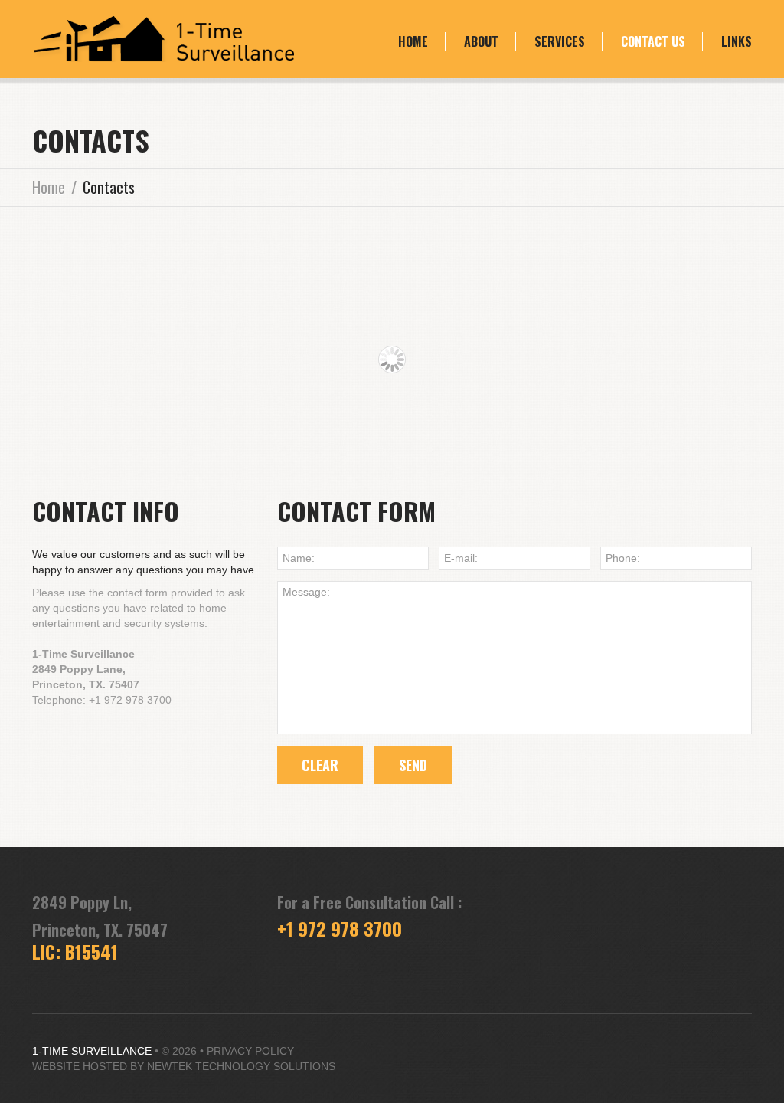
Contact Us (653, 41)
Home (413, 41)
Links (736, 41)
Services (559, 41)
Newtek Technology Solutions (241, 1066)
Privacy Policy (250, 1051)
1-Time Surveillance (92, 1051)
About (481, 41)
